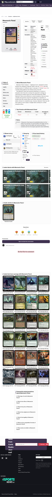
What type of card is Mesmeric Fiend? (24, 397)
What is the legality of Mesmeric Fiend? (24, 418)
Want (25, 146)
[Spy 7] (28, 195)
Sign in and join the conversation (26, 241)
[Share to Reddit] (4, 112)
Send (28, 159)
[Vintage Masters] (4, 28)
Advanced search (40, 21)
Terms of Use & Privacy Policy (24, 472)
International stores (27, 139)
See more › (46, 167)
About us (20, 460)
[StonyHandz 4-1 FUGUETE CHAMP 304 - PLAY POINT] (5, 181)
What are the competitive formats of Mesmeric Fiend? (26, 423)
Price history (37, 155)
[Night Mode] (35, 2)
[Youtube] (6, 458)
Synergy (5, 100)
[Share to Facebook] (6, 110)
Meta (4, 89)
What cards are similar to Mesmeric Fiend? (25, 428)
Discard (43, 39)
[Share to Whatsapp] (6, 112)
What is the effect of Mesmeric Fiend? (24, 402)
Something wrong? (7, 116)
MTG (2, 16)
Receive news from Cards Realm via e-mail (11, 444)
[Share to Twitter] (9, 110)
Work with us (21, 464)
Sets (25, 141)
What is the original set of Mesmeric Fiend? (25, 412)
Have (25, 148)
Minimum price (37, 136)
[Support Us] (2, 458)
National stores (26, 136)
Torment (41, 86)
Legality (4, 87)
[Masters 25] (4, 26)
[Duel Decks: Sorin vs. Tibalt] (4, 30)
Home (19, 456)
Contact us (20, 458)
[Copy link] (4, 110)
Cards (6, 16)
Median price (36, 138)
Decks (4, 97)
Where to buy (6, 95)
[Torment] (4, 32)
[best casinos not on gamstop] (8, 480)
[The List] (4, 25)
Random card (33, 21)
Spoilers (27, 21)
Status (19, 470)
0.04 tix (15, 49)
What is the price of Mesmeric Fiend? (24, 407)
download (33, 72)
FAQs (19, 468)
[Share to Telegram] (9, 112)
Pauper (45, 88)
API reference (21, 466)
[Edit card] (34, 27)
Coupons (20, 462)
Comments (5, 103)
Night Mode (38, 460)
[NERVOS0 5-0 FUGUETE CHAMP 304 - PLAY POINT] (5, 195)
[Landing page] (2, 2)
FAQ (4, 106)
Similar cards (6, 92)
